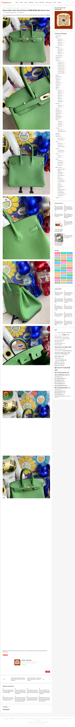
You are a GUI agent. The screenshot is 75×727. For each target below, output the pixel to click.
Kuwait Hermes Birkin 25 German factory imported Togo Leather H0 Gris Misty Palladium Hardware (44, 692)
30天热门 (28, 721)
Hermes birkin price (19, 718)
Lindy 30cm (60, 123)
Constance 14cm (61, 65)
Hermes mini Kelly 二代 (63, 280)
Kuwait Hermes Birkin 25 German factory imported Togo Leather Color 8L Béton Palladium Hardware (20, 692)
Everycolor (60, 178)
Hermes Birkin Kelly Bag (35, 718)
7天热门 (32, 721)
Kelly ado (57, 108)
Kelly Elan (57, 115)
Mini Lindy (60, 126)
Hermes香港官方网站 (26, 718)
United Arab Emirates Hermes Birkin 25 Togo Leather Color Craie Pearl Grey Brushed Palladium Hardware (44, 699)
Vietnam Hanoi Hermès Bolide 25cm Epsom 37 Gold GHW (59, 308)
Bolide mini (60, 53)
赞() (47, 671)
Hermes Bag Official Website (52, 718)
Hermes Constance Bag (43, 718)
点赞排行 (42, 721)
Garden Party (58, 76)
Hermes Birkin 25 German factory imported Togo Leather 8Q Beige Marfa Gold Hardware (32, 699)
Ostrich (59, 187)
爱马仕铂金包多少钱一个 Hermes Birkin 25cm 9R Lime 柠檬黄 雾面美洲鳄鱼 (68, 208)
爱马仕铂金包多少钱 (57, 275)
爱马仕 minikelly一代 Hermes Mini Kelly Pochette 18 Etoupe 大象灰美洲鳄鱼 (68, 337)
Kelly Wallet (60, 101)
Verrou (54, 2)
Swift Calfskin (60, 190)
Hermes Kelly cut (69, 288)
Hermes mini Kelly (63, 261)
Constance (31, 2)
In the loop (58, 84)
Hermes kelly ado (37, 720)
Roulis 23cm (60, 145)
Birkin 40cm (60, 45)
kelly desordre (58, 113)
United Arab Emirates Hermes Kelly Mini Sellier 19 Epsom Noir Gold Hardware (68, 315)
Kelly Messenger (59, 116)
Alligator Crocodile (61, 169)
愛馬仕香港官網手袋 (12, 718)
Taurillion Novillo (61, 192)
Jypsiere (57, 87)
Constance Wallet (61, 72)
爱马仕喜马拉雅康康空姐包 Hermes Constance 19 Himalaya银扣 (59, 251)
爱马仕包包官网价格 (61, 718)
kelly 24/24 (58, 103)
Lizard (59, 183)
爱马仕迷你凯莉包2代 (70, 268)
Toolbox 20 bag (61, 150)
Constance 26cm (61, 69)
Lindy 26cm (60, 121)
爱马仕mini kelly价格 (57, 261)
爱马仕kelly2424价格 (68, 718)
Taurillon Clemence (61, 194)
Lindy (36, 2)
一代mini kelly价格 (57, 268)
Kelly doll (59, 98)
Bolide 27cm (60, 50)
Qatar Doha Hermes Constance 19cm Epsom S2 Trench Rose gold (68, 322)
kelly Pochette (60, 129)
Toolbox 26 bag (61, 151)
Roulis (59, 2)
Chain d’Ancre (58, 57)
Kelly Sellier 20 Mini (61, 131)
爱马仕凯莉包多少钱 (57, 266)
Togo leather (60, 195)
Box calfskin (60, 173)
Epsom (59, 176)
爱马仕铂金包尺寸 (57, 273)
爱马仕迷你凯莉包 (64, 271)
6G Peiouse (5, 655)
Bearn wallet (58, 35)
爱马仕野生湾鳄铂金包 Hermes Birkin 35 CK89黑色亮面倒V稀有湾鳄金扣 (59, 208)
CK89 (70, 260)
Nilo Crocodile (60, 186)
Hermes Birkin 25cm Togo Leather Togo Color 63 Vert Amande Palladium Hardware (8, 698)
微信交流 (39, 721)
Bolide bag (58, 47)
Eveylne (57, 74)
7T (56, 347)
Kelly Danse (58, 110)
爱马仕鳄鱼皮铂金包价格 (57, 283)
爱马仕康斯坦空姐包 (57, 271)
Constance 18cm (61, 66)
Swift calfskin (69, 266)
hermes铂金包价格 (70, 275)
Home (17, 2)
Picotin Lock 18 (60, 138)
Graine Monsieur (61, 180)
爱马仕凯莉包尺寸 (64, 288)
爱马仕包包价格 (5, 718)
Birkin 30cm (60, 42)
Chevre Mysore (60, 175)
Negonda (59, 184)
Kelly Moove (58, 118)
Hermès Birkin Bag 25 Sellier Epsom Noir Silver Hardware (59, 223)
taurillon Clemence (63, 283)
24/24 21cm (60, 105)
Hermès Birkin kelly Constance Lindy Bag (12, 7)
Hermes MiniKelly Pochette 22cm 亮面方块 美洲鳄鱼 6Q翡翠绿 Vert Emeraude (68, 223)
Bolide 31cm (60, 52)
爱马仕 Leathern (59, 167)
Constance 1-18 (61, 62)
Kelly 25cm (60, 90)
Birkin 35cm (60, 43)
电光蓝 (57, 290)
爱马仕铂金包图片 (58, 404)
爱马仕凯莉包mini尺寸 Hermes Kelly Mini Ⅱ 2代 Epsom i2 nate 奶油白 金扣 (59, 323)
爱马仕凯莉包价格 (70, 263)
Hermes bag (69, 278)
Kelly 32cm (60, 93)
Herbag (57, 81)
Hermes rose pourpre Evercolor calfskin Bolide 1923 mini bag (59, 329)
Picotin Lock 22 (60, 139)
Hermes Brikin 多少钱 (57, 288)
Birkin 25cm (25, 7)
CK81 (59, 349)
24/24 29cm (60, 106)
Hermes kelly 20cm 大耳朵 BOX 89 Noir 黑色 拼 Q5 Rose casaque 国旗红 (59, 337)
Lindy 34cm (60, 124)
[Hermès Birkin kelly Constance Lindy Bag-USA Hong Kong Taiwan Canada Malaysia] (6, 2)
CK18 (64, 268)
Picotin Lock (48, 2)
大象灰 (69, 273)
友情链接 (35, 721)
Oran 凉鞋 (57, 134)
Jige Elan (57, 85)
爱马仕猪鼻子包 (70, 271)
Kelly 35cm (60, 95)
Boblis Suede (60, 172)
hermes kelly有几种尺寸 (70, 283)
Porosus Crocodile (61, 189)
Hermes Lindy (57, 280)
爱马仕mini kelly (64, 273)
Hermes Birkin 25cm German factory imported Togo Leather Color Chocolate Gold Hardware (32, 692)
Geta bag (57, 78)
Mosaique (57, 133)
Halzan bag (58, 79)
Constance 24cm (61, 68)
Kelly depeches (58, 111)
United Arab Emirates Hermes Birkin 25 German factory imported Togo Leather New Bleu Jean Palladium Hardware (20, 699)
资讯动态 (57, 197)
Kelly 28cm (60, 92)
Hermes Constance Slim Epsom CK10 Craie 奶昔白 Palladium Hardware (68, 330)
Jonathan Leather (61, 181)
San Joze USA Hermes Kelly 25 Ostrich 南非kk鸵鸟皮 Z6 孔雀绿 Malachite (59, 315)
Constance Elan (61, 71)
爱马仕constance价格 (70, 280)
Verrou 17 (59, 155)
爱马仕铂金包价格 (57, 263)
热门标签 (46, 721)
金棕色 (69, 290)
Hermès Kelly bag (63, 263)
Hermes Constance (57, 278)
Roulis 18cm (60, 143)
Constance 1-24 (61, 63)
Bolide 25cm (60, 49)
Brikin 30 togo (63, 275)
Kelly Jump (60, 100)
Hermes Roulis (69, 285)
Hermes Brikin (57, 353)
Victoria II (59, 165)
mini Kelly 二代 (63, 290)
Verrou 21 (59, 157)
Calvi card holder (59, 55)
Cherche (57, 58)
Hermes (63, 265)
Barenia (59, 170)
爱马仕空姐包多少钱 (64, 278)
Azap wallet (60, 160)
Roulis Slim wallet (61, 146)
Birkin (21, 2)
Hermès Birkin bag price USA (10, 12)
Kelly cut (59, 96)
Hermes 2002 (58, 82)
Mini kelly (42, 2)
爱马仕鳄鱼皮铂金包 (57, 285)
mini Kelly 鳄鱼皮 (65, 369)
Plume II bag (60, 163)
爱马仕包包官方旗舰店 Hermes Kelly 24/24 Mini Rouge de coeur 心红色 (68, 231)
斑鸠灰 (63, 285)
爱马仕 (57, 159)
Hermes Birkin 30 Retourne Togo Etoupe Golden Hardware (68, 244)
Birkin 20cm (60, 39)
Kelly (25, 2)
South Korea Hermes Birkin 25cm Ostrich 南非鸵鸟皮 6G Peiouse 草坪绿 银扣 (8, 691)
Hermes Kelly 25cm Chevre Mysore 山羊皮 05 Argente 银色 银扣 (68, 301)
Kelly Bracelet (60, 162)
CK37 (56, 349)
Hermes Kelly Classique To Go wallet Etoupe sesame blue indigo (59, 237)
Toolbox (57, 148)
